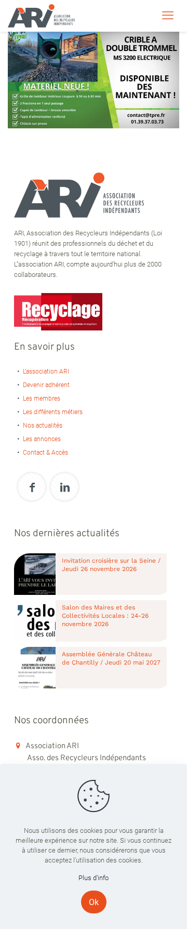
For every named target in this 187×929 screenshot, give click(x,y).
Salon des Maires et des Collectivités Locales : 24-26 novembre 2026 (105, 616)
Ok (94, 902)
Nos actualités (42, 425)
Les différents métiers (53, 412)
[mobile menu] (168, 15)
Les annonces (42, 439)
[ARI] (41, 16)
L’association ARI (46, 371)
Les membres (41, 398)
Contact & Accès (45, 452)
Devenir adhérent (46, 385)
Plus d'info (93, 878)
